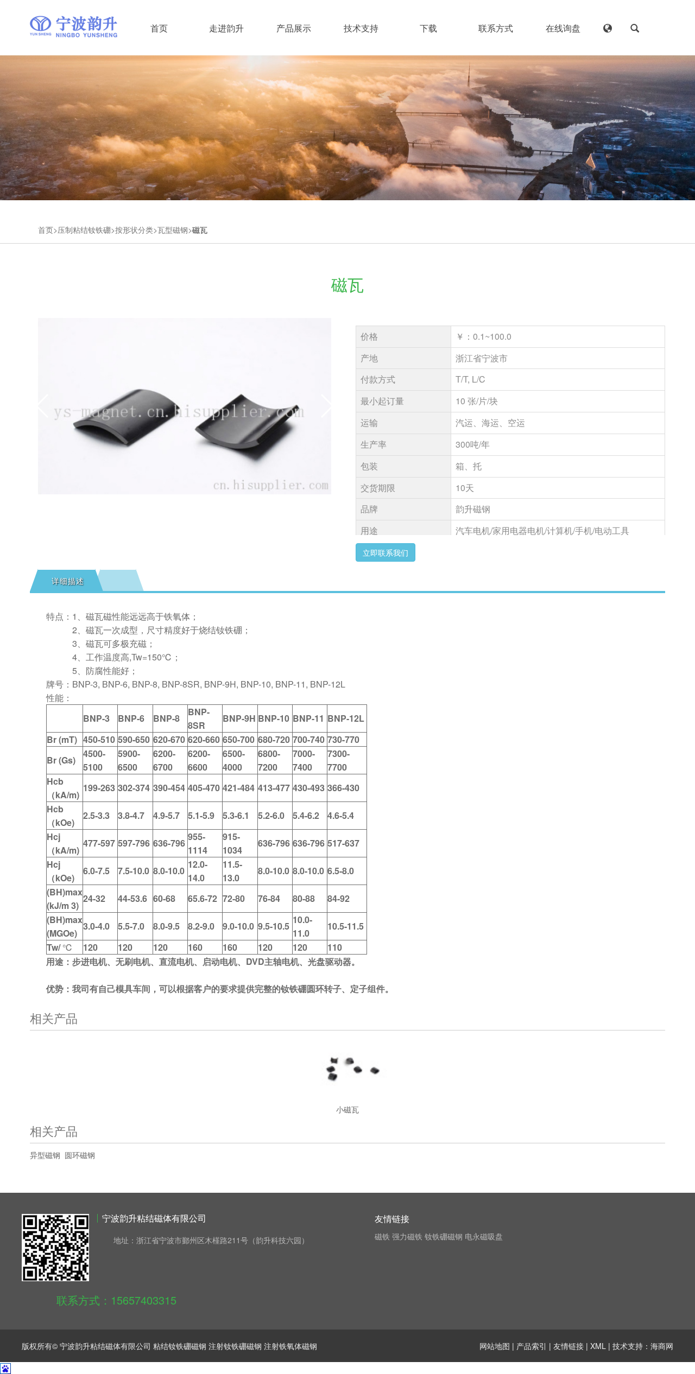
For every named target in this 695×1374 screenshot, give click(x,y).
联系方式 (495, 28)
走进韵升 (226, 28)
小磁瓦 (347, 1109)
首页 (159, 28)
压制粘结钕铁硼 (84, 229)
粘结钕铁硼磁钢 (179, 1345)
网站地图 (494, 1345)
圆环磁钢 (80, 1154)
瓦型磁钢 (172, 229)
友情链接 (568, 1345)
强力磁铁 (407, 1236)
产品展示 (293, 28)
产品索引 (531, 1345)
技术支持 (361, 28)
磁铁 (382, 1236)
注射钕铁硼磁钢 (235, 1345)
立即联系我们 (385, 552)
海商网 (661, 1345)
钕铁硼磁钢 (444, 1236)
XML (598, 1345)
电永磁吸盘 (484, 1236)
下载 (428, 28)
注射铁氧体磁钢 (290, 1345)
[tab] (66, 580)
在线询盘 (563, 28)
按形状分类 (134, 229)
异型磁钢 (45, 1154)
